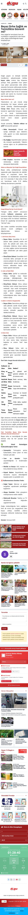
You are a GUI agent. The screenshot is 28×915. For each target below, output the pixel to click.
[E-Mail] (11, 556)
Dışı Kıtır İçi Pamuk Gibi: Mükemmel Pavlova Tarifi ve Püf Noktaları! (7, 589)
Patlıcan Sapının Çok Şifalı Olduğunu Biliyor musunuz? (20, 605)
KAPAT (17, 913)
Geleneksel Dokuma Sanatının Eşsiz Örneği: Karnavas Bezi (21, 742)
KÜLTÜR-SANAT (20, 739)
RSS (5, 901)
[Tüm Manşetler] (26, 691)
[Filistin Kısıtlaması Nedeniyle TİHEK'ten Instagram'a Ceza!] (7, 599)
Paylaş (4, 64)
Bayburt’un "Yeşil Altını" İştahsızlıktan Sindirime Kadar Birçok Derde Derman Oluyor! (7, 575)
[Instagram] (14, 879)
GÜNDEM (4, 9)
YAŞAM (19, 9)
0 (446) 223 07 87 (7, 671)
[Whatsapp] (19, 879)
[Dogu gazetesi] (13, 4)
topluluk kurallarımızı (15, 633)
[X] (11, 879)
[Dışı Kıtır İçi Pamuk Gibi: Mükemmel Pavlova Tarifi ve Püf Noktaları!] (7, 583)
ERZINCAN (12, 9)
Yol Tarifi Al (16, 671)
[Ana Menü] (1, 3)
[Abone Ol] (26, 65)
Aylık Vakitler (5, 873)
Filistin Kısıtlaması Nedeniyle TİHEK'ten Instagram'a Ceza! (6, 605)
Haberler (3, 23)
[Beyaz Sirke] (14, 196)
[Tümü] (26, 795)
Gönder (4, 628)
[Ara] (25, 4)
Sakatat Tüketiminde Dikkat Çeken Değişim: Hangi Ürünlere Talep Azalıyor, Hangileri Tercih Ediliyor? (21, 590)
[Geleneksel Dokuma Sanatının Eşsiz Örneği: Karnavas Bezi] (21, 734)
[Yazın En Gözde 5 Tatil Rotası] (21, 568)
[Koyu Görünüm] (23, 4)
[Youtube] (17, 879)
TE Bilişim (17, 906)
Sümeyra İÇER (13, 553)
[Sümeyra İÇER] (4, 554)
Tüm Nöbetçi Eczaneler (14, 685)
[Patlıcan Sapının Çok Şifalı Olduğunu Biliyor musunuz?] (21, 599)
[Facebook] (8, 879)
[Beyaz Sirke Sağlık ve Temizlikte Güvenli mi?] (14, 54)
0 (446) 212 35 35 (7, 681)
